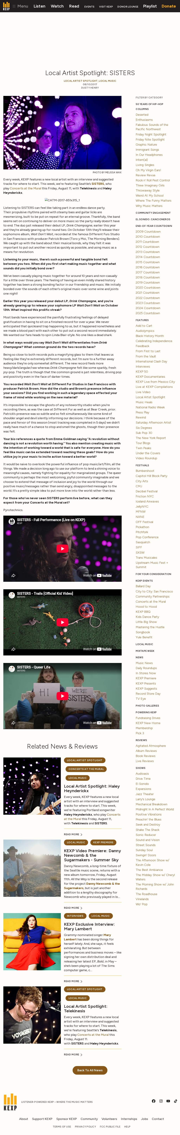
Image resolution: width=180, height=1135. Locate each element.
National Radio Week (150, 407)
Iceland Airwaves (147, 501)
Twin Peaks (143, 448)
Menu (22, 6)
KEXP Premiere (103, 842)
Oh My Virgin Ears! (148, 170)
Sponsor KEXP (66, 1119)
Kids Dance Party (147, 617)
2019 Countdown (148, 282)
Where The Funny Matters (153, 200)
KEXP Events (144, 580)
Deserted (142, 115)
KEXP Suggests (146, 688)
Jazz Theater (145, 794)
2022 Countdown (148, 298)
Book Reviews (145, 756)
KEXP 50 (142, 371)
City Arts (142, 481)
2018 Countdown (148, 277)
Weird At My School (149, 195)
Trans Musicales (146, 558)
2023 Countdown (148, 303)
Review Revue (145, 175)
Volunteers (109, 1119)
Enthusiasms (144, 120)
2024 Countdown (148, 308)
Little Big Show (146, 622)
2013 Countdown (148, 252)
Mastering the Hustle (150, 627)
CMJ (139, 486)
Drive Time (143, 779)
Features (142, 320)
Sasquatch (143, 542)
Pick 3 (140, 733)
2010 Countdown (148, 237)
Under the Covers (148, 453)
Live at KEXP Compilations (154, 387)
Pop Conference (147, 537)
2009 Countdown (148, 231)
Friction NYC (145, 496)
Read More (72, 834)
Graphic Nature (146, 144)
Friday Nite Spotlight (150, 139)
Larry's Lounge (145, 799)
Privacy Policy (85, 1126)
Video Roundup (146, 458)
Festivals (142, 465)
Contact (158, 1119)
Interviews (75, 915)
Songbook (143, 632)
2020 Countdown (148, 287)
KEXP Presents (146, 683)
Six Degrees (144, 428)
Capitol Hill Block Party (151, 476)
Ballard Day (143, 586)
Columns (142, 109)
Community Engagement (153, 212)
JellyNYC (142, 506)
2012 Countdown (147, 247)
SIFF (139, 547)
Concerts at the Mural (25, 188)
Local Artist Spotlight (81, 80)
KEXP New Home (148, 723)
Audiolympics (145, 331)
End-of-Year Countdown (154, 226)
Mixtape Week (145, 650)
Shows (140, 768)
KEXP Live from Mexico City (155, 382)
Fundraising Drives (148, 718)
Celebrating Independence (154, 341)
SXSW (140, 552)
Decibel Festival (147, 491)
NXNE (140, 517)
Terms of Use (62, 1126)
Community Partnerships (152, 596)
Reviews (141, 740)
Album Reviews (146, 751)
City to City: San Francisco (154, 591)
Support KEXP (42, 1119)
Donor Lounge (127, 6)
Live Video (143, 392)
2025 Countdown (148, 313)
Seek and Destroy (148, 824)
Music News (144, 663)
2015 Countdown (148, 262)
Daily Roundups (146, 668)
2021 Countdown (147, 293)
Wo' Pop (141, 904)
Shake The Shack (147, 830)
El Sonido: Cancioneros (153, 219)
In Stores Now (146, 673)
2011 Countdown (147, 242)
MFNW (141, 512)
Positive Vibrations (149, 814)
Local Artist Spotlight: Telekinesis (85, 1008)
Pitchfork (142, 532)
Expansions (143, 789)
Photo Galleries (147, 705)
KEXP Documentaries (150, 377)
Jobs (144, 1119)
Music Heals (144, 402)
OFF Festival (144, 522)
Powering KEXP (146, 712)
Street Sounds (146, 845)
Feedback (142, 346)
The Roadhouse (146, 894)
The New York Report (151, 438)
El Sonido (142, 784)
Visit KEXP (106, 6)
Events (89, 6)
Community (89, 1119)
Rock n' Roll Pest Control (153, 180)
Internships (129, 1119)
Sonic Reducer (146, 835)
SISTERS (98, 184)
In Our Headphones (149, 155)
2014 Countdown (148, 257)
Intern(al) (142, 160)
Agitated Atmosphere (151, 746)
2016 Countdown (148, 267)
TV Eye (141, 699)
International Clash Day (151, 361)
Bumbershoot (145, 471)
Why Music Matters (149, 206)
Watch (57, 6)
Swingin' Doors (146, 855)
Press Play (142, 412)
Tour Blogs (143, 443)
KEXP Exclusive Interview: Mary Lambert (89, 926)
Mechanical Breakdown (151, 804)
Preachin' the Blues (148, 819)
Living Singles (145, 165)
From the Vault (146, 356)
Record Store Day (148, 694)
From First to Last (148, 351)
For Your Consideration (153, 574)
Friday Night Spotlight (151, 134)
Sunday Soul (144, 850)
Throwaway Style (148, 190)
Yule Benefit (144, 637)
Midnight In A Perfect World (155, 809)
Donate (169, 6)
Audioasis (142, 774)
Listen (40, 6)
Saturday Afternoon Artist (153, 422)
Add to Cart (144, 326)
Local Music (107, 80)
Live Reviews (145, 761)
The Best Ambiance (149, 870)
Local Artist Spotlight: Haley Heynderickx (92, 788)
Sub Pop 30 (144, 433)
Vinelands (142, 899)
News (139, 657)
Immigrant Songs (147, 150)
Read (74, 6)
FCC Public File (110, 1126)
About (23, 1119)
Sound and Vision (148, 840)
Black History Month (150, 336)
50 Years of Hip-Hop (149, 104)
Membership (144, 728)
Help (127, 1126)
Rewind (141, 417)
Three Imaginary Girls (150, 185)
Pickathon (142, 527)
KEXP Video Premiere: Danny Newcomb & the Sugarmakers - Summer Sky (92, 855)
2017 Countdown (148, 272)
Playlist (150, 6)
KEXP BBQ (143, 612)
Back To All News (90, 1070)
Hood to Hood (146, 607)
